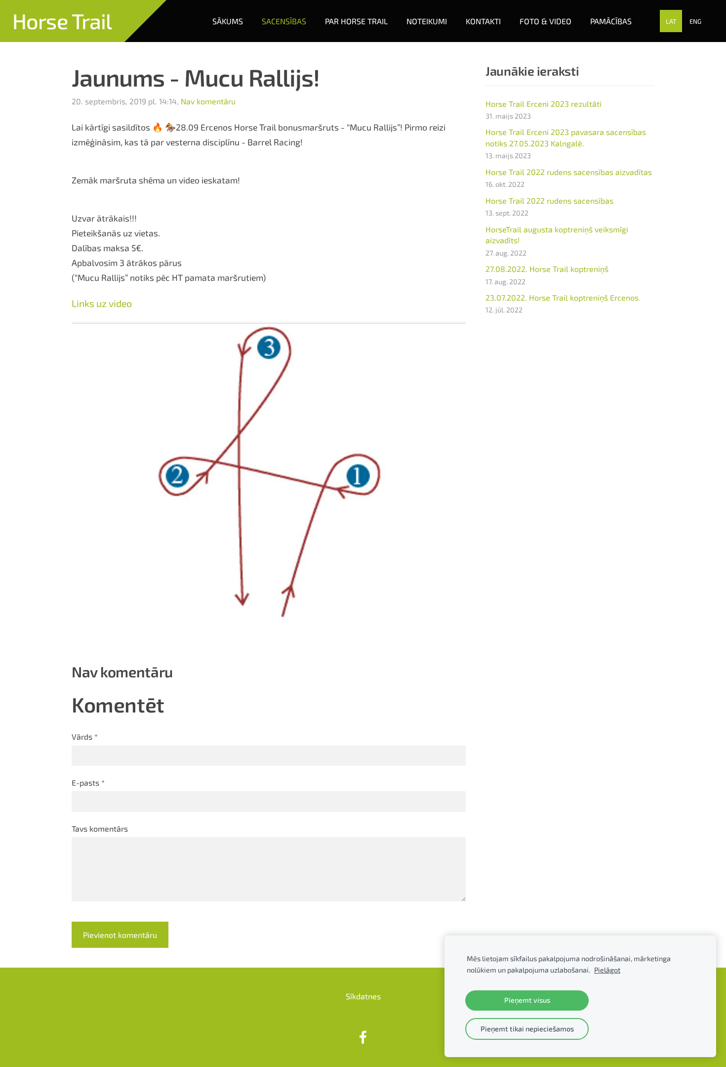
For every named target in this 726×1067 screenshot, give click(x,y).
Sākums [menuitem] (227, 21)
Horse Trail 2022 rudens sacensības (549, 200)
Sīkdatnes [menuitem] (363, 996)
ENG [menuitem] (695, 21)
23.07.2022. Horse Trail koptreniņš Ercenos (562, 297)
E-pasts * (88, 782)
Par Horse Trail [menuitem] (356, 21)
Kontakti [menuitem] (483, 21)
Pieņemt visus (527, 1000)
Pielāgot (607, 970)
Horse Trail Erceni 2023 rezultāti (543, 103)
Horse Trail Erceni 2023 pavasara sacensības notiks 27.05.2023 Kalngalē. (565, 137)
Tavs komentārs (100, 828)
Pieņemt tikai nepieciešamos (527, 1028)
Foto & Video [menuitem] (545, 21)
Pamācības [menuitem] (611, 21)
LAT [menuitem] (671, 21)
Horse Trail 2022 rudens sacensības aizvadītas (568, 172)
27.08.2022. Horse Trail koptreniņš (546, 268)
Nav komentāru (208, 101)
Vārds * (85, 736)
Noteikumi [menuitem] (426, 21)
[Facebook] (363, 1037)
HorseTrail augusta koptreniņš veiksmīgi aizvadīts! (556, 234)
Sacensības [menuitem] (284, 21)
